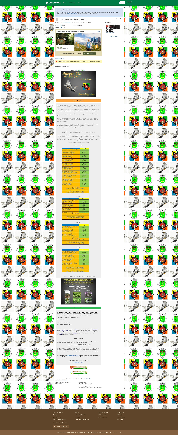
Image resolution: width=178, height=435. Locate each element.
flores (64, 331)
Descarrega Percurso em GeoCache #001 (75, 190)
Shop (79, 3)
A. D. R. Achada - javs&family (65, 22)
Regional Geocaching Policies (59, 422)
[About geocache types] (57, 19)
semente (60, 334)
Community (72, 3)
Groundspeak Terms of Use (92, 432)
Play (64, 3)
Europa (62, 330)
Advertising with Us (114, 36)
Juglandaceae (95, 329)
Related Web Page (59, 58)
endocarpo (75, 333)
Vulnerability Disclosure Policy (82, 419)
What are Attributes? (110, 32)
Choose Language (61, 426)
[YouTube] (110, 432)
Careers (55, 414)
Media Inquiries (120, 419)
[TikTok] (120, 432)
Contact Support (121, 417)
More (57, 14)
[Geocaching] (53, 2)
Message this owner (78, 22)
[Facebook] (107, 432)
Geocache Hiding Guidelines (59, 419)
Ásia (67, 330)
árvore (76, 329)
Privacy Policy (102, 432)
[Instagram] (113, 432)
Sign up (122, 2)
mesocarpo (61, 333)
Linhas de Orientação (72, 13)
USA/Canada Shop (102, 414)
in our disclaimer (96, 61)
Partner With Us (56, 417)
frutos (73, 331)
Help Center (119, 414)
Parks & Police (79, 417)
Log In (129, 2)
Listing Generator (87, 378)
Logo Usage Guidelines (81, 414)
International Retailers (103, 417)
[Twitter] (117, 432)
